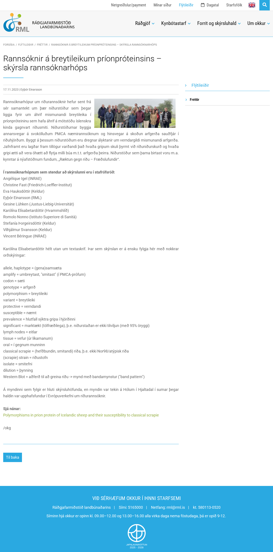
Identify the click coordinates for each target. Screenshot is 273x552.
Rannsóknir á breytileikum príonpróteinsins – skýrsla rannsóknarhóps (104, 44)
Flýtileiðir (25, 44)
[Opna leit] (264, 5)
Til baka (12, 457)
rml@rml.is (176, 507)
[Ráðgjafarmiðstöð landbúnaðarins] (66, 22)
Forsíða (9, 44)
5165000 (135, 507)
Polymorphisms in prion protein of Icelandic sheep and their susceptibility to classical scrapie (81, 415)
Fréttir (42, 44)
